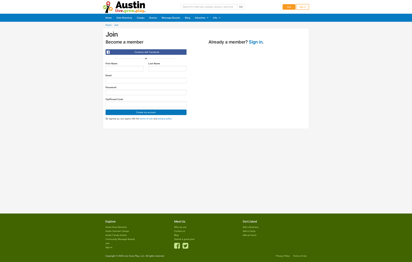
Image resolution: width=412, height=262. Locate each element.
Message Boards (171, 17)
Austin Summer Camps (117, 231)
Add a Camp (249, 231)
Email (109, 75)
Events (153, 17)
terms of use (146, 118)
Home (108, 17)
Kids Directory (124, 17)
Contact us (179, 231)
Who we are (180, 227)
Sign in (302, 7)
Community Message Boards (120, 239)
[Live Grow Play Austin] (124, 6)
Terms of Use (300, 256)
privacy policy (164, 118)
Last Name (154, 63)
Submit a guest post (184, 239)
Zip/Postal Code (114, 99)
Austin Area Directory (116, 227)
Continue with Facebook (147, 52)
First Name (111, 63)
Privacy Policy (283, 256)
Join (289, 7)
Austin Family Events (116, 235)
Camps (141, 17)
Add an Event (249, 235)
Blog (187, 17)
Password (111, 87)
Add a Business (250, 227)
